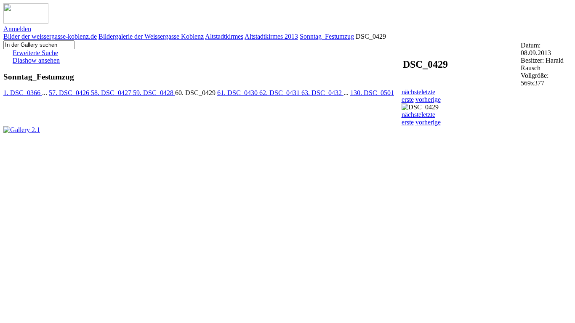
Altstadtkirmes (224, 36)
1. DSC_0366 (22, 92)
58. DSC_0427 (112, 92)
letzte (428, 91)
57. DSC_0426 (70, 92)
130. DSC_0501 (372, 92)
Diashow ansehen (36, 60)
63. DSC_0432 (322, 92)
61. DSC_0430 (238, 92)
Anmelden (17, 28)
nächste (411, 91)
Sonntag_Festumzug (327, 36)
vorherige (428, 99)
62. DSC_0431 (280, 92)
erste (408, 99)
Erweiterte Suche (35, 52)
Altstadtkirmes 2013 (271, 36)
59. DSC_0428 (154, 92)
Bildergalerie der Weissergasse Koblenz (151, 36)
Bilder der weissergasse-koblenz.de (50, 36)
